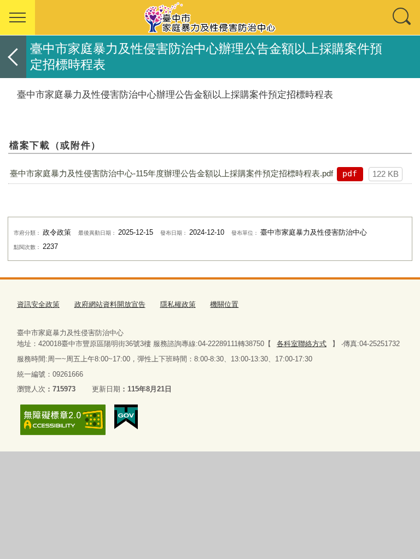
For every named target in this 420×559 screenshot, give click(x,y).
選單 (17, 17)
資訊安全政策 (38, 304)
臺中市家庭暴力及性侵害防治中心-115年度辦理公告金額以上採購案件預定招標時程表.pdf (171, 173)
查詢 (402, 17)
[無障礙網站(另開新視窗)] (63, 420)
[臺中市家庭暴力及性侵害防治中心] (210, 17)
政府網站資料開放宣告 (109, 304)
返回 (13, 56)
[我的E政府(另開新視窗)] (126, 417)
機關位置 (224, 304)
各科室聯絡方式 (301, 344)
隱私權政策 (178, 304)
